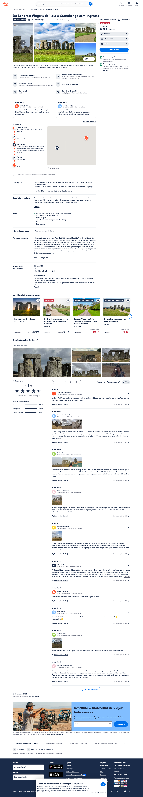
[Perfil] (136, 2)
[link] (26, 316)
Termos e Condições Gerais (74, 778)
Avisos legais (69, 769)
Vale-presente (104, 778)
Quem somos (104, 765)
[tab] (27, 743)
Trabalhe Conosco (105, 769)
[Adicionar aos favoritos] (38, 300)
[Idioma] (129, 2)
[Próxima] (130, 316)
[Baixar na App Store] (56, 774)
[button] (36, 20)
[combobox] (113, 382)
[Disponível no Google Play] (56, 767)
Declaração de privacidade (55, 734)
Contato (68, 765)
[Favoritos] (121, 2)
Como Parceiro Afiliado (121, 774)
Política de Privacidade (72, 772)
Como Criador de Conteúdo (119, 770)
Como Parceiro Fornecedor (122, 765)
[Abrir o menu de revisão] (128, 393)
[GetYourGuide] (6, 4)
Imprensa (103, 775)
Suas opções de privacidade (74, 775)
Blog (101, 772)
